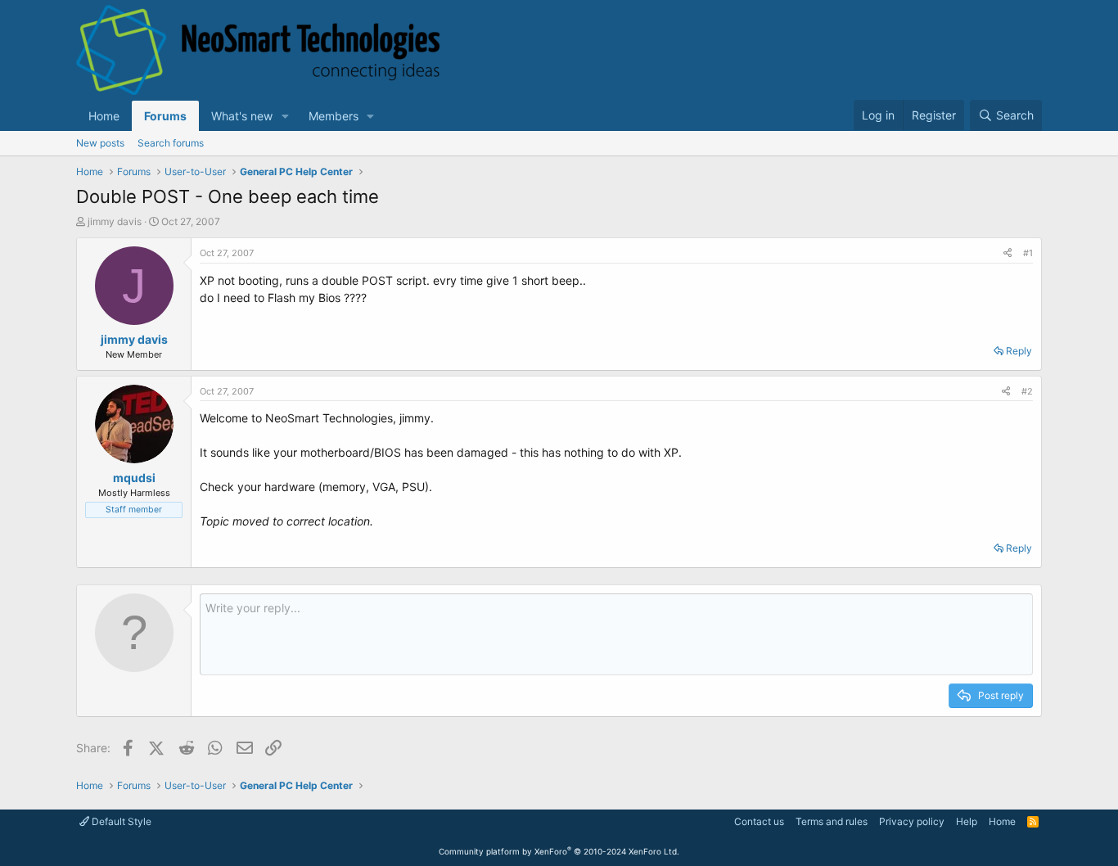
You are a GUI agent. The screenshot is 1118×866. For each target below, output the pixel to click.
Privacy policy (911, 821)
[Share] (1007, 253)
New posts (100, 143)
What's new (242, 116)
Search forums (170, 143)
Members (333, 116)
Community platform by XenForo (559, 851)
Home (103, 116)
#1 (1028, 253)
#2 (1027, 391)
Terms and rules (832, 821)
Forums (165, 116)
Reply (1019, 351)
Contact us (759, 821)
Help (966, 821)
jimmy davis (115, 221)
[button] (285, 116)
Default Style (120, 821)
